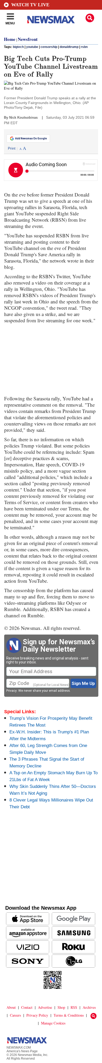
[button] (90, 18)
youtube (32, 47)
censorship (49, 47)
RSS (74, 1007)
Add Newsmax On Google (31, 138)
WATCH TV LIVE (30, 4)
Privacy (11, 691)
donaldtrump (69, 47)
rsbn (84, 47)
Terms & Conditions (69, 1015)
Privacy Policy (37, 1015)
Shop (61, 1007)
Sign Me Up (83, 683)
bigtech (18, 47)
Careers (15, 1015)
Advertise (45, 1007)
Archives (89, 1007)
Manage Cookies (53, 1023)
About (11, 1007)
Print (11, 148)
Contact (26, 1007)
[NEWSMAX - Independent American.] (51, 19)
